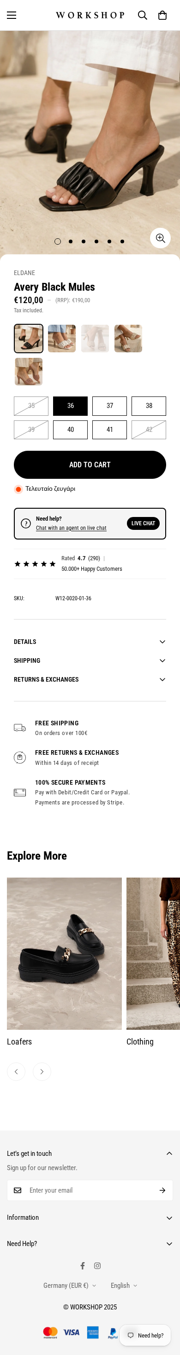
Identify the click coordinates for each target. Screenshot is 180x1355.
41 (110, 429)
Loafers (19, 1041)
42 (149, 429)
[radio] (28, 338)
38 (149, 406)
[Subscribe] (162, 1190)
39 (31, 429)
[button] (162, 15)
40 (70, 429)
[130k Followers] (97, 1265)
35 (31, 406)
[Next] (42, 1071)
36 (70, 406)
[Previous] (16, 1071)
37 (110, 406)
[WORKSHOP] (90, 15)
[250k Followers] (82, 1265)
